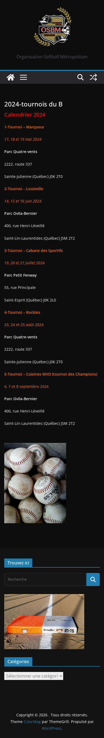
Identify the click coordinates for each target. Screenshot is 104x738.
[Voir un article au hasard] (93, 77)
